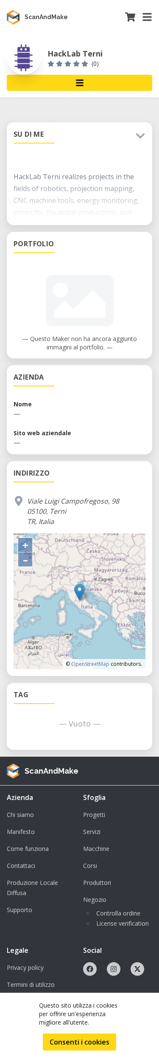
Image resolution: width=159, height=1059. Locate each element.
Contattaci (21, 866)
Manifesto (21, 832)
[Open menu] (79, 83)
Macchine (96, 849)
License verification (122, 923)
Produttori (97, 883)
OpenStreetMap (90, 664)
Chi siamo (20, 815)
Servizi (91, 832)
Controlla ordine (118, 913)
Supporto (19, 910)
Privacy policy (25, 967)
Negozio (94, 900)
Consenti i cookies (79, 1042)
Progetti (94, 815)
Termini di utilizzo (31, 984)
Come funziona (28, 849)
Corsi (90, 866)
